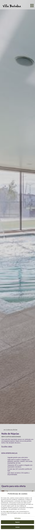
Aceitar (17, 527)
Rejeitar (17, 522)
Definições (17, 518)
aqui (7, 511)
